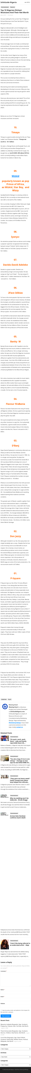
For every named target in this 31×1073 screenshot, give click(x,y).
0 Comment (10, 15)
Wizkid (15, 176)
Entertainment (5, 7)
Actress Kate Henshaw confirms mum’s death (18, 817)
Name (3, 989)
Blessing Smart (13, 705)
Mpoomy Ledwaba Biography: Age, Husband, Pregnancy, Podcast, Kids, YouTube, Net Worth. (15, 1025)
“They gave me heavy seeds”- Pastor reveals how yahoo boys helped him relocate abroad (20, 781)
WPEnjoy (26, 1069)
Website (3, 1003)
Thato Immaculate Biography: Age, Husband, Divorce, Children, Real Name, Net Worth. (14, 1032)
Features (12, 7)
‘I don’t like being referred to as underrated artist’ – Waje (20, 944)
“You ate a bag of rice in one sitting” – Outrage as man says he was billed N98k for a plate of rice (20, 761)
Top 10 (9, 699)
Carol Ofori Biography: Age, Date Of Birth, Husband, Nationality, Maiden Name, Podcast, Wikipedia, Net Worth (14, 1039)
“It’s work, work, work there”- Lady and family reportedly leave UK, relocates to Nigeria (18, 742)
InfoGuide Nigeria (9, 2)
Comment (4, 971)
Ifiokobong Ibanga (15, 723)
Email (2, 996)
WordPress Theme (19, 1069)
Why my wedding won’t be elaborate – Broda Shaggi (19, 799)
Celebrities (3, 699)
